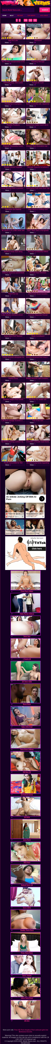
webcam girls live (41, 1030)
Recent (20, 15)
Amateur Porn (30, 1030)
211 (35, 20)
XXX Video (44, 15)
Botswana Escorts (25, 1032)
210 (30, 20)
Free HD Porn (19, 1030)
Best (12, 15)
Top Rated (31, 15)
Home (4, 15)
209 (25, 20)
